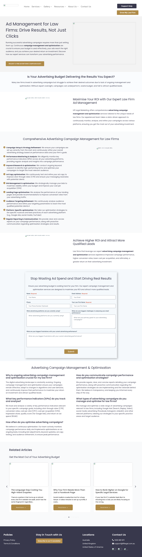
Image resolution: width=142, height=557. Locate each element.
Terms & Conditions (12, 544)
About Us (72, 6)
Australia (86, 540)
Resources (59, 6)
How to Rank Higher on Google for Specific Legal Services (72, 491)
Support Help (126, 6)
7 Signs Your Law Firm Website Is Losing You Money (113, 491)
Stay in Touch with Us (49, 534)
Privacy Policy (9, 540)
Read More (22, 507)
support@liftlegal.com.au (124, 544)
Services (36, 6)
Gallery (47, 6)
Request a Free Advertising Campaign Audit (25, 64)
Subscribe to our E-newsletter (49, 541)
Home (26, 6)
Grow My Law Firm (127, 13)
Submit (71, 351)
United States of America (92, 547)
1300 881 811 (119, 540)
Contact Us (86, 6)
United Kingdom (89, 544)
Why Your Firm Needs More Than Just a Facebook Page (29, 491)
